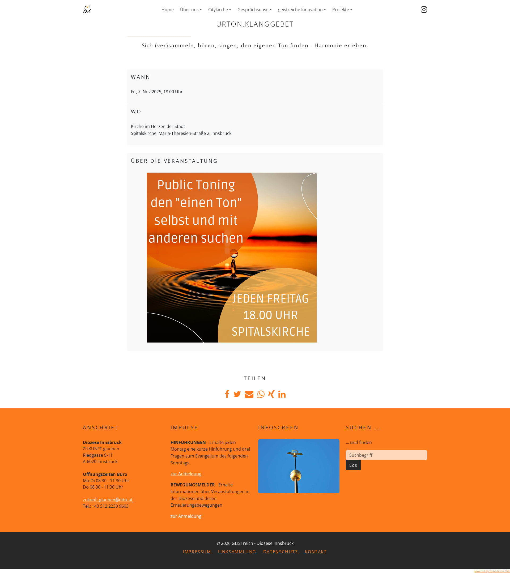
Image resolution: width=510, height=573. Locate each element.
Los (353, 465)
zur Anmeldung (186, 474)
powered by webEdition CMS (492, 571)
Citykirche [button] (218, 9)
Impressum (197, 552)
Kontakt (316, 552)
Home (168, 9)
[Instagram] (424, 9)
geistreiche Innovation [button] (300, 9)
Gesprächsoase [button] (253, 9)
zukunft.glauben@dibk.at (108, 500)
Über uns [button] (189, 9)
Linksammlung (237, 552)
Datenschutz (280, 552)
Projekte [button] (340, 9)
